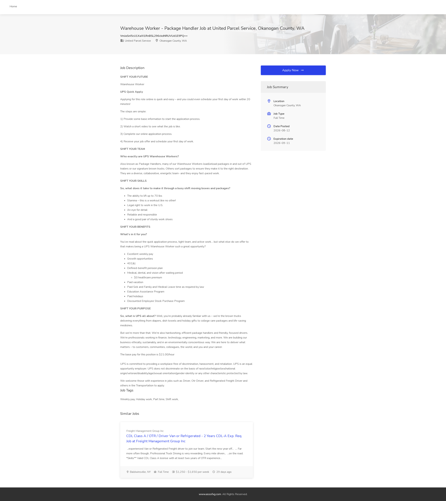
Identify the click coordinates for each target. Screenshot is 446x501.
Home (13, 6)
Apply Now (290, 70)
